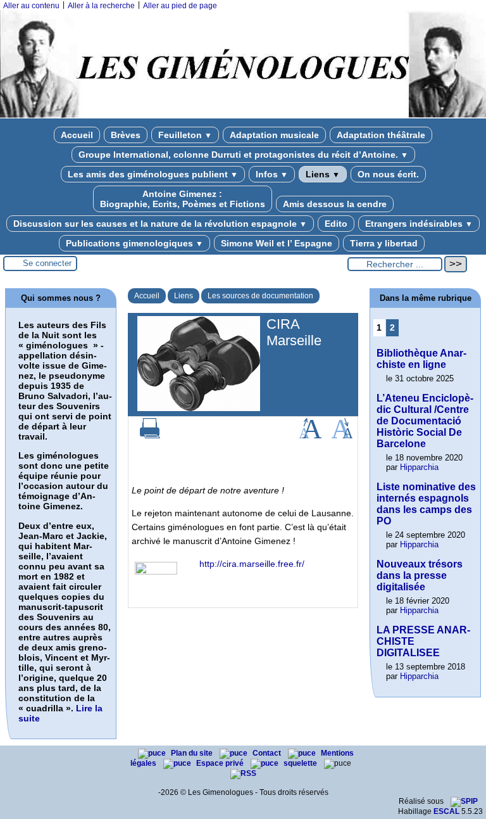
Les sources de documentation (260, 295)
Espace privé (221, 763)
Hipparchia (419, 467)
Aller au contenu (31, 5)
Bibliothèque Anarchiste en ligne (421, 359)
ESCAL (446, 811)
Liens (323, 174)
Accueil (77, 135)
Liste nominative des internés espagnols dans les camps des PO (426, 503)
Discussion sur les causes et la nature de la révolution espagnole (160, 224)
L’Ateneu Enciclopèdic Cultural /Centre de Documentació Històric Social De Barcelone (425, 421)
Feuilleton (185, 135)
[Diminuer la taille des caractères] (342, 435)
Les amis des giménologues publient (153, 174)
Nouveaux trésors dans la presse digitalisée (420, 575)
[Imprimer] (150, 435)
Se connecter (47, 263)
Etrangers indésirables (419, 224)
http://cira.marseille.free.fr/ (251, 564)
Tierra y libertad (384, 243)
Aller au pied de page (180, 5)
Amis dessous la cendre (335, 204)
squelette (301, 763)
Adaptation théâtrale (381, 135)
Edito (336, 224)
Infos (272, 174)
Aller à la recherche (101, 5)
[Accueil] (243, 115)
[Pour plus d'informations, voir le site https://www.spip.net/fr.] (464, 801)
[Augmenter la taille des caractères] (310, 435)
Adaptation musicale (274, 135)
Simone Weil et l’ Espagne (276, 243)
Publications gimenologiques (134, 243)
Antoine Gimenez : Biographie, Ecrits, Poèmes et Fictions (182, 199)
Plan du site (193, 753)
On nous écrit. (388, 174)
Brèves (125, 135)
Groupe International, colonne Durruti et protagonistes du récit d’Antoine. (243, 154)
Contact (267, 753)
